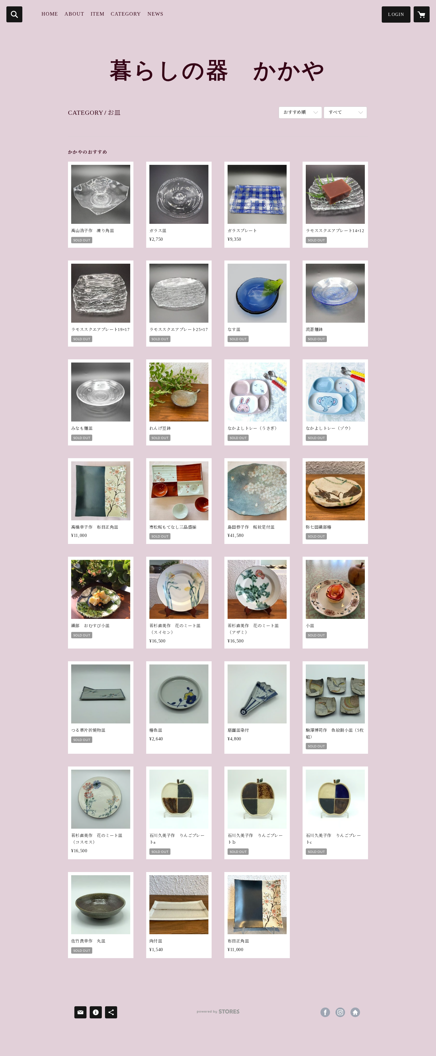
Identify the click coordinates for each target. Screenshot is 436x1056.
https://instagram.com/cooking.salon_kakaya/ (340, 1012)
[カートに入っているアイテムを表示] (422, 14)
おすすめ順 (294, 112)
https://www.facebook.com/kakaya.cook (325, 1012)
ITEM (97, 14)
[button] (396, 14)
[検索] (14, 14)
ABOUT (74, 14)
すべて (335, 112)
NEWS (155, 14)
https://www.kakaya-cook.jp (355, 1012)
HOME (49, 14)
